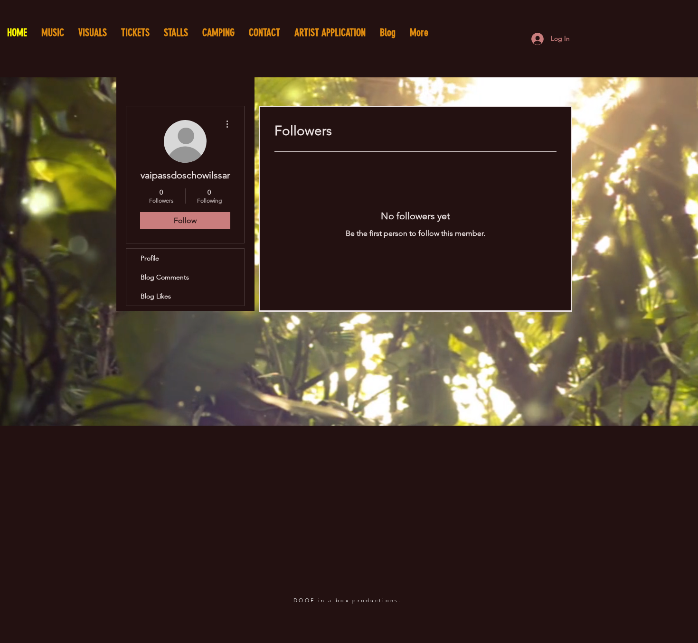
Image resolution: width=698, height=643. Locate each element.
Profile (150, 258)
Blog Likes (156, 296)
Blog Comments (165, 277)
